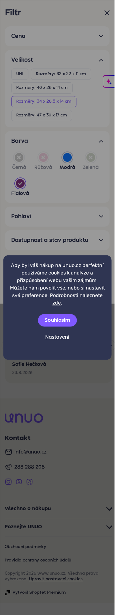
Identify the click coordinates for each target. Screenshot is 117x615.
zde (56, 303)
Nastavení (57, 337)
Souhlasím (57, 320)
